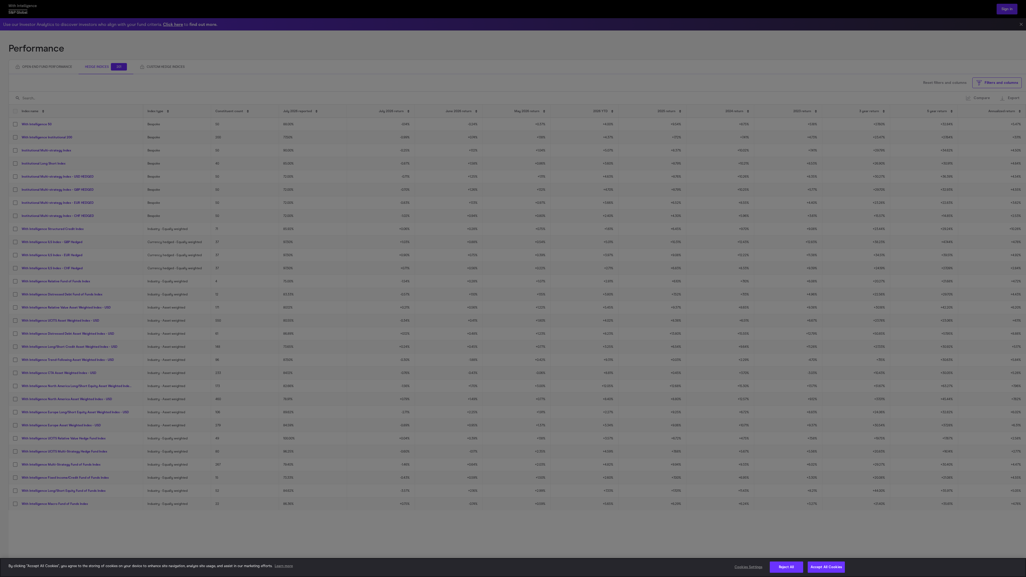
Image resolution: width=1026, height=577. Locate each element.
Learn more (284, 566)
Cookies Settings (748, 567)
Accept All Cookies (826, 567)
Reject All (786, 567)
